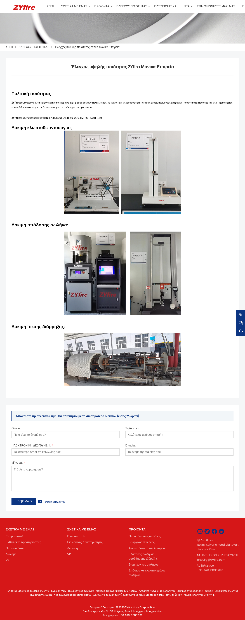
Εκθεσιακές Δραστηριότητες (23, 542)
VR (7, 560)
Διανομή (11, 554)
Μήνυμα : (18, 463)
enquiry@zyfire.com (211, 560)
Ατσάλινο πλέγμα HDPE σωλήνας (157, 591)
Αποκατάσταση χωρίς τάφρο (147, 548)
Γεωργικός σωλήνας (142, 542)
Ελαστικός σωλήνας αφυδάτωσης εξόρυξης (143, 556)
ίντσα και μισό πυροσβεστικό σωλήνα (28, 591)
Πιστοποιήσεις (15, 548)
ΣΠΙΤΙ (9, 47)
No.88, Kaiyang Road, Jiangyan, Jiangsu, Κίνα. (218, 547)
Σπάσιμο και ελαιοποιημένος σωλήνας (147, 572)
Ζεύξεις (209, 591)
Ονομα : (16, 428)
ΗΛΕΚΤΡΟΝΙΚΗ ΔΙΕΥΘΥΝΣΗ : (32, 446)
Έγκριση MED (58, 591)
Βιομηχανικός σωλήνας (143, 565)
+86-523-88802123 (210, 570)
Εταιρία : (130, 446)
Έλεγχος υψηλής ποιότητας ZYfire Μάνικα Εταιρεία (87, 47)
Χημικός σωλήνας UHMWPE (199, 595)
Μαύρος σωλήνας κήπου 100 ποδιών (116, 591)
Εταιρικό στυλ (14, 536)
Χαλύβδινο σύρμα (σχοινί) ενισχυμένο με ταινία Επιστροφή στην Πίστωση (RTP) (137, 595)
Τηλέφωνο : (132, 428)
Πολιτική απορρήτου (54, 502)
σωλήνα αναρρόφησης (190, 591)
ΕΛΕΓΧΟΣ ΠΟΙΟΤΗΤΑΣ (33, 47)
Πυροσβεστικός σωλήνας (145, 536)
